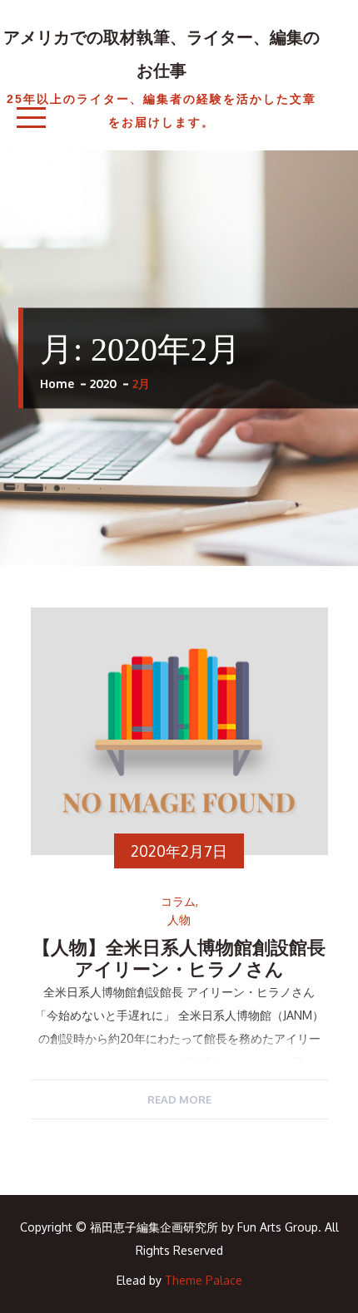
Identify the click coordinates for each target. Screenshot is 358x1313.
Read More (179, 1099)
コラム (178, 901)
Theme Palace (203, 1280)
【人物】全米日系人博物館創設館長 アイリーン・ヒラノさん (188, 958)
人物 (179, 920)
